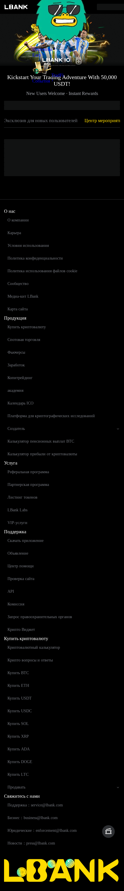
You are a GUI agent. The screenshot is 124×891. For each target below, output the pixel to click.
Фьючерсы (16, 352)
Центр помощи (20, 566)
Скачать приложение (25, 540)
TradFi (57, 75)
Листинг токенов (22, 497)
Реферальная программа (28, 472)
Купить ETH (18, 685)
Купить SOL (18, 724)
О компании (18, 220)
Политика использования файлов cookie (42, 271)
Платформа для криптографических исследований (51, 416)
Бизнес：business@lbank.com (32, 818)
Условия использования (28, 245)
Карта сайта (17, 309)
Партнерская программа (28, 484)
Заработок (16, 365)
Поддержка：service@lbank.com (35, 805)
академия (15, 390)
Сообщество (18, 284)
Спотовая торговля (23, 340)
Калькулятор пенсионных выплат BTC (40, 441)
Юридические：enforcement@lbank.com (42, 830)
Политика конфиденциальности (35, 258)
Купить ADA (18, 749)
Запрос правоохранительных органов (39, 617)
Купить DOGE (19, 762)
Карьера (14, 233)
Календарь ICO (20, 403)
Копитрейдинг (20, 378)
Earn (36, 55)
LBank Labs (17, 510)
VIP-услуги (17, 523)
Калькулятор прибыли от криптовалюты (42, 454)
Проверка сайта (20, 579)
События (41, 81)
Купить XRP (18, 736)
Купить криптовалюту (26, 327)
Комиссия (15, 604)
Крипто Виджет (21, 629)
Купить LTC (18, 774)
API (10, 591)
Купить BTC (18, 673)
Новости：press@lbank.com (31, 843)
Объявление (17, 553)
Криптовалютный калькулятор (33, 647)
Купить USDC (19, 711)
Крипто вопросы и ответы (30, 660)
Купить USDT (19, 698)
